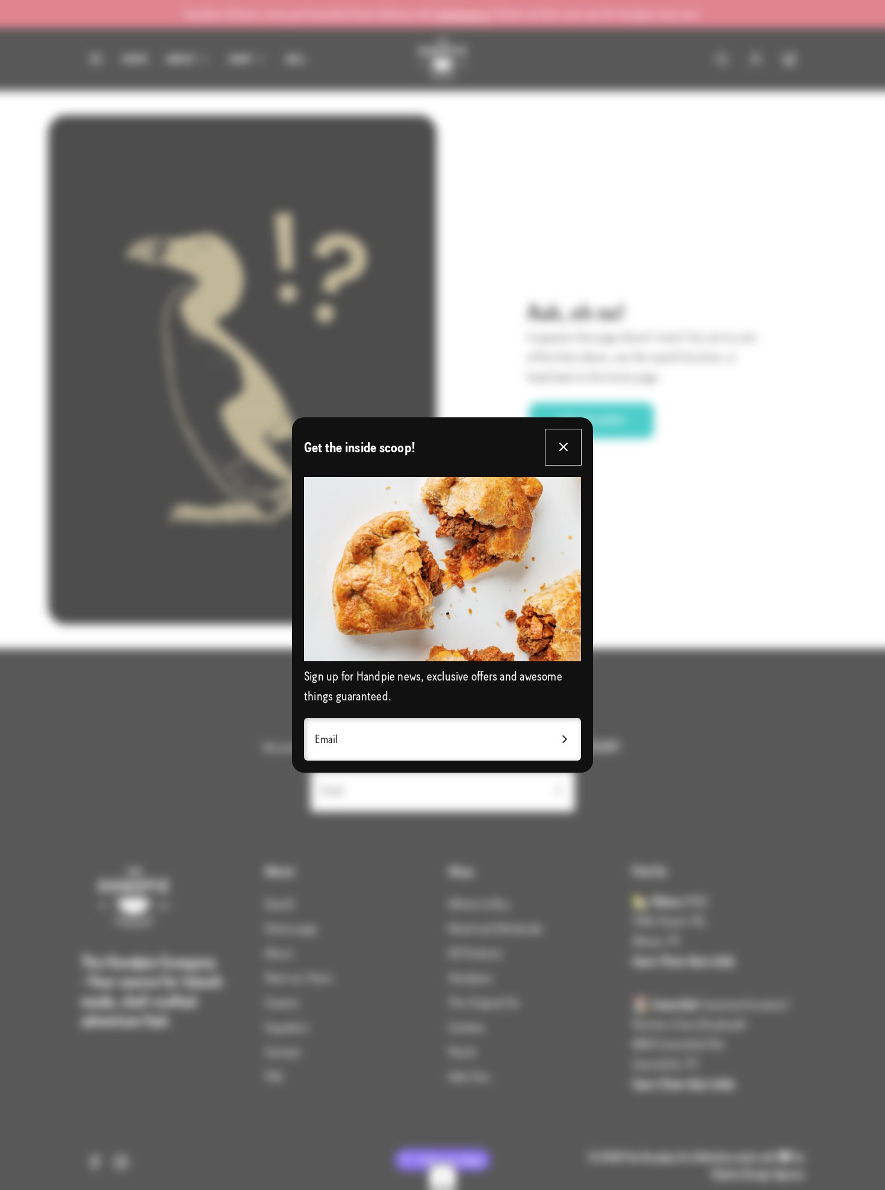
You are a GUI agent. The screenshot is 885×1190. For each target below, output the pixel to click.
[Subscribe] (564, 739)
